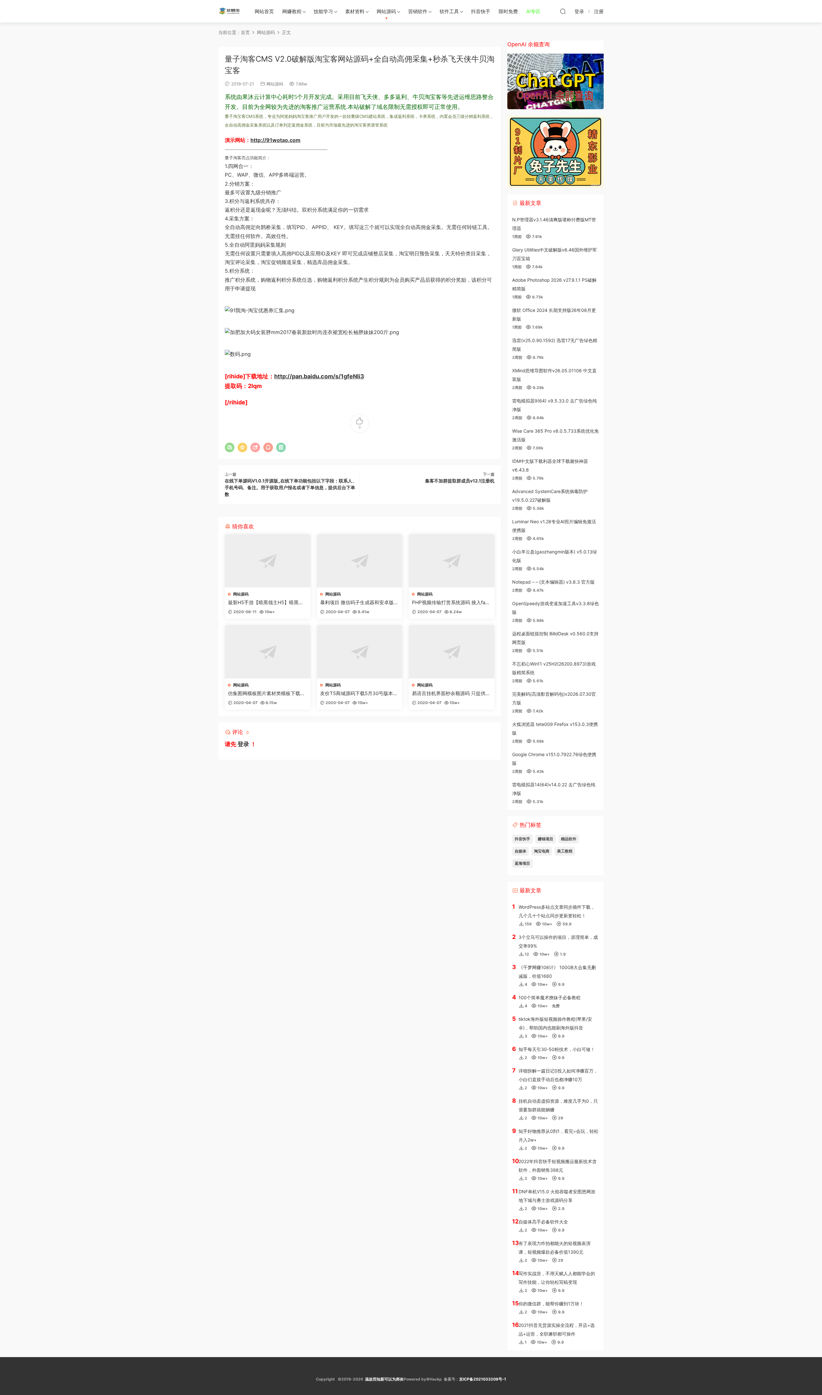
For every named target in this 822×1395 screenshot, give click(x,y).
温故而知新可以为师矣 (384, 1379)
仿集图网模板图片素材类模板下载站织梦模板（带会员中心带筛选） (266, 693)
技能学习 (323, 11)
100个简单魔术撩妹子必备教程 (550, 997)
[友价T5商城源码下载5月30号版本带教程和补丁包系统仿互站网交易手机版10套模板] (360, 651)
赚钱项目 (545, 838)
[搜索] (563, 11)
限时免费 (508, 11)
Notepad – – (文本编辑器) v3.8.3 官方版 (553, 582)
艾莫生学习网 (229, 11)
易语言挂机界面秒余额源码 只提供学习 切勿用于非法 (451, 693)
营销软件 (417, 11)
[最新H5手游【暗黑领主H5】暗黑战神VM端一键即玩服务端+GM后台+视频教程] (267, 560)
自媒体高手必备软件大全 (543, 1221)
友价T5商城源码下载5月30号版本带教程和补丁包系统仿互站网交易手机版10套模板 (359, 693)
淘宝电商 (541, 851)
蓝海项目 (522, 863)
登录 (243, 744)
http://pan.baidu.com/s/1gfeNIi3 (319, 376)
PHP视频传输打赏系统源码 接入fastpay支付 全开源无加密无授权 (450, 602)
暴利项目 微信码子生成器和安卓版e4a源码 (358, 602)
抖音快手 (480, 11)
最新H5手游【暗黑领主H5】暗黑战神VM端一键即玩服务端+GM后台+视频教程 (265, 602)
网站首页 (264, 11)
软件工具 (449, 11)
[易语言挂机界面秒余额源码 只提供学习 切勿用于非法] (451, 651)
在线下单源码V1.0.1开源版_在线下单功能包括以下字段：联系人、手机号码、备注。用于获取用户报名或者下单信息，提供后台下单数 (291, 487)
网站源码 (386, 11)
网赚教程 (292, 11)
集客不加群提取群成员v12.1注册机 (459, 480)
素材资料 (354, 11)
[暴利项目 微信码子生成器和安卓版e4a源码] (360, 560)
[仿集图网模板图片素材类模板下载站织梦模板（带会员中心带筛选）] (267, 651)
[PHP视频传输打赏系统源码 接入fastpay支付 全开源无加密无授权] (451, 560)
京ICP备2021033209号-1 (482, 1379)
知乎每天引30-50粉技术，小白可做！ (557, 1049)
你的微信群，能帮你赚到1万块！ (551, 1303)
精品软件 (568, 838)
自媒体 (520, 851)
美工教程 (565, 851)
